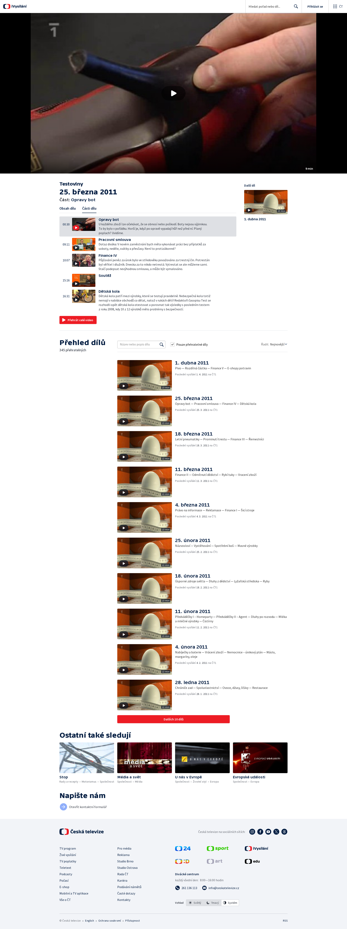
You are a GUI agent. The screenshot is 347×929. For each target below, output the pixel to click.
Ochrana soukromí (109, 920)
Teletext (65, 868)
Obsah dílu (67, 208)
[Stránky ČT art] (214, 863)
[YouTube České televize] (268, 831)
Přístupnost (132, 920)
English (89, 920)
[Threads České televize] (284, 831)
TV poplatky (67, 861)
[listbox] (212, 902)
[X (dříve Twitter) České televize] (276, 831)
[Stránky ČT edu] (252, 863)
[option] (195, 903)
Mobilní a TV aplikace (73, 893)
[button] (173, 93)
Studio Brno (125, 861)
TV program (67, 848)
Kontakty (123, 900)
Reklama (123, 855)
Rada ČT (123, 874)
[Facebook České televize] (260, 831)
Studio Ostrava (127, 868)
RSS (285, 920)
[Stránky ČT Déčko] (182, 863)
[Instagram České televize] (252, 831)
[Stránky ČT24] (183, 850)
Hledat (296, 6)
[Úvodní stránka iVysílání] (18, 6)
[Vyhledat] (162, 344)
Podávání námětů (129, 887)
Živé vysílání (67, 855)
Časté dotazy (126, 893)
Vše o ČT (65, 900)
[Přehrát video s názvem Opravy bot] (173, 93)
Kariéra (122, 880)
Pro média (124, 848)
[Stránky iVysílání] (256, 850)
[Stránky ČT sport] (218, 850)
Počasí (63, 880)
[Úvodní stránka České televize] (81, 831)
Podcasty (65, 874)
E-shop (64, 887)
